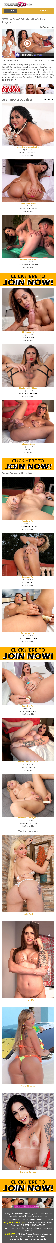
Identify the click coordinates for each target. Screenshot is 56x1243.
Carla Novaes (28, 1086)
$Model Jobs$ (36, 1219)
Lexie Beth (28, 914)
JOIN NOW (10, 11)
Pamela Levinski (31, 209)
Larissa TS (31, 767)
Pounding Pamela (28, 203)
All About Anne (28, 444)
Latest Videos (49, 99)
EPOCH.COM (16, 1237)
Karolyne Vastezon (31, 265)
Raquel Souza (31, 711)
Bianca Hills (31, 582)
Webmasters (8, 1219)
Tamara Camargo (31, 638)
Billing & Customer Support (14, 1222)
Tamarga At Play (28, 633)
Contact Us (48, 1219)
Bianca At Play (28, 577)
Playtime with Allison (28, 388)
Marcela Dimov (28, 1172)
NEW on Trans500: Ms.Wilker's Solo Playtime (23, 21)
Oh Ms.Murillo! (28, 332)
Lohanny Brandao (30, 823)
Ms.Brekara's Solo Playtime (28, 147)
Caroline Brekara (31, 153)
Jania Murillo (30, 337)
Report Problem (21, 1219)
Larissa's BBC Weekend (28, 762)
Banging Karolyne (28, 259)
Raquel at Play (28, 706)
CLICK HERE (9, 1234)
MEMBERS (44, 11)
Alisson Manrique (31, 393)
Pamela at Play (28, 521)
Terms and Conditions (36, 1222)
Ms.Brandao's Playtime (28, 818)
